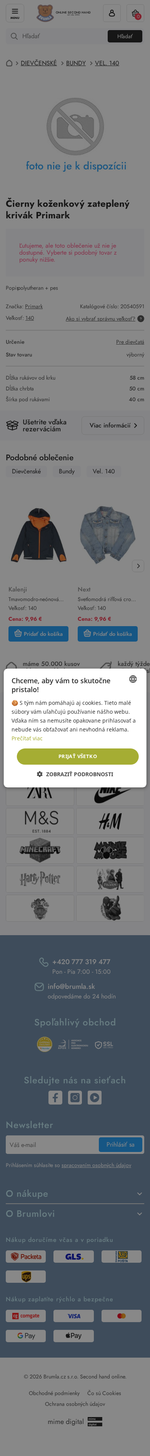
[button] (75, 774)
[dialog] (75, 728)
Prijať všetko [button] (77, 756)
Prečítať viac (27, 738)
